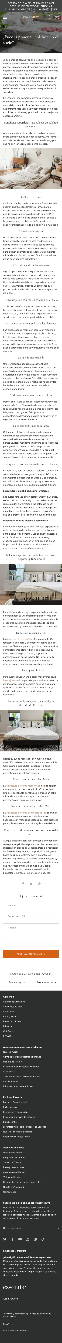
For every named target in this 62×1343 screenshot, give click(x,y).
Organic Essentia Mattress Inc (19, 1330)
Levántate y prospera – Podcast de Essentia (24, 1126)
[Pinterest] (35, 1239)
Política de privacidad (39, 1313)
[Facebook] (12, 1239)
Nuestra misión (10, 1052)
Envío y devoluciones (13, 1167)
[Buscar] (49, 17)
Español (6, 1324)
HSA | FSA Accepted (13, 1187)
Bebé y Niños (9, 1016)
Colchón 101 (9, 1071)
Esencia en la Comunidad (15, 1112)
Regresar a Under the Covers (31, 974)
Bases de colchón (12, 1021)
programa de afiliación (14, 1172)
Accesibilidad (9, 1316)
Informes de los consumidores (18, 1086)
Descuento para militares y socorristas (22, 1182)
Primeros (7, 1026)
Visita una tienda (11, 1177)
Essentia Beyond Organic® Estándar (21, 1066)
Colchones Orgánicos (14, 1001)
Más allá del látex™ (12, 1061)
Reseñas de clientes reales (16, 1136)
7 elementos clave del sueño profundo (22, 1076)
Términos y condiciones (15, 1313)
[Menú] (5, 17)
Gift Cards (8, 1031)
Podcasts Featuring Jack (15, 1102)
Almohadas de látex (12, 1006)
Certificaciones (10, 1081)
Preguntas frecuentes (14, 1157)
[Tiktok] (43, 1239)
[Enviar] (57, 1228)
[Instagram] (27, 1239)
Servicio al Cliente (12, 1162)
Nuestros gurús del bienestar (17, 1131)
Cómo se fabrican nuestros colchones (22, 1056)
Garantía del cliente (12, 1152)
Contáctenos (9, 1192)
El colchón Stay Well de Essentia (19, 1117)
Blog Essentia (10, 1122)
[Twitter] (4, 1239)
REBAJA (7, 1036)
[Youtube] (20, 1239)
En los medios (10, 1107)
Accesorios (8, 1011)
